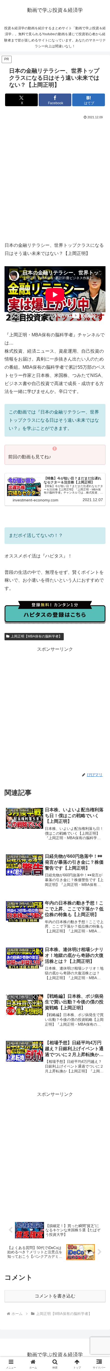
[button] (99, 939)
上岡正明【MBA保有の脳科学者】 (36, 636)
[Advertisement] (55, 178)
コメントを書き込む (55, 1296)
